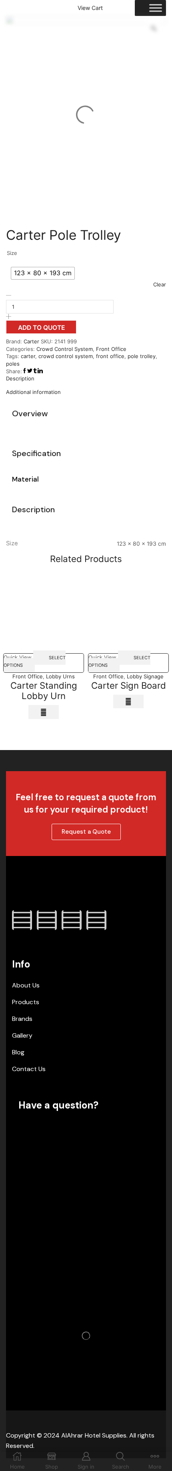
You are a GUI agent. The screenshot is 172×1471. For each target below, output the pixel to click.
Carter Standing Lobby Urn (43, 690)
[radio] (42, 273)
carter (28, 356)
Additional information (33, 392)
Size (12, 253)
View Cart (90, 8)
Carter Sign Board (128, 685)
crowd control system (65, 356)
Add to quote (41, 327)
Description (20, 378)
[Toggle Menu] (155, 8)
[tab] (86, 378)
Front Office (111, 349)
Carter (32, 341)
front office (110, 356)
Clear (159, 284)
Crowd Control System (64, 349)
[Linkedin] (72, 920)
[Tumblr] (96, 920)
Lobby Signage (145, 676)
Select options (35, 661)
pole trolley (142, 356)
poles (13, 363)
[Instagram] (47, 920)
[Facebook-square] (22, 920)
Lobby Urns (60, 676)
